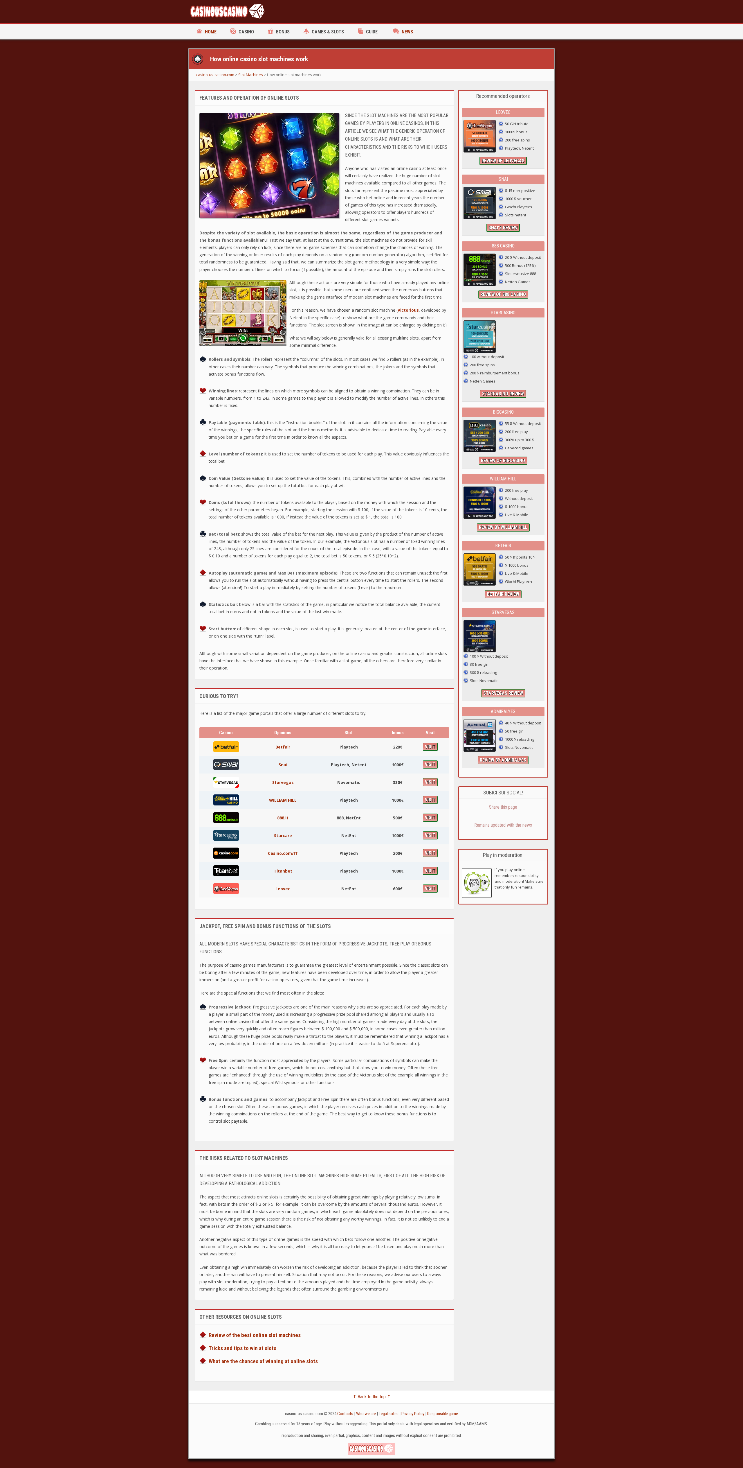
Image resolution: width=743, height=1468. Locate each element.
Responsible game (442, 1413)
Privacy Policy (412, 1413)
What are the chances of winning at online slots (263, 1361)
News (407, 32)
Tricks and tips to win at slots (242, 1348)
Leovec (282, 888)
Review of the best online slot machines (255, 1335)
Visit (430, 746)
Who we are (366, 1413)
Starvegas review (503, 693)
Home (211, 32)
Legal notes (388, 1413)
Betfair (282, 747)
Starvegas (283, 782)
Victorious (408, 310)
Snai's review (502, 227)
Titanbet (283, 871)
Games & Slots (328, 32)
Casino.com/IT (283, 853)
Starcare (283, 835)
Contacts (345, 1413)
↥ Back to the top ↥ (372, 1396)
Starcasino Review (503, 393)
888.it (282, 818)
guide (372, 32)
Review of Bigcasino (503, 460)
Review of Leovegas (502, 161)
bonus (283, 32)
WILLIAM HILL (283, 800)
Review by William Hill (503, 527)
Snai (283, 764)
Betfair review (503, 594)
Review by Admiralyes (503, 760)
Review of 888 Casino (503, 294)
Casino (246, 32)
